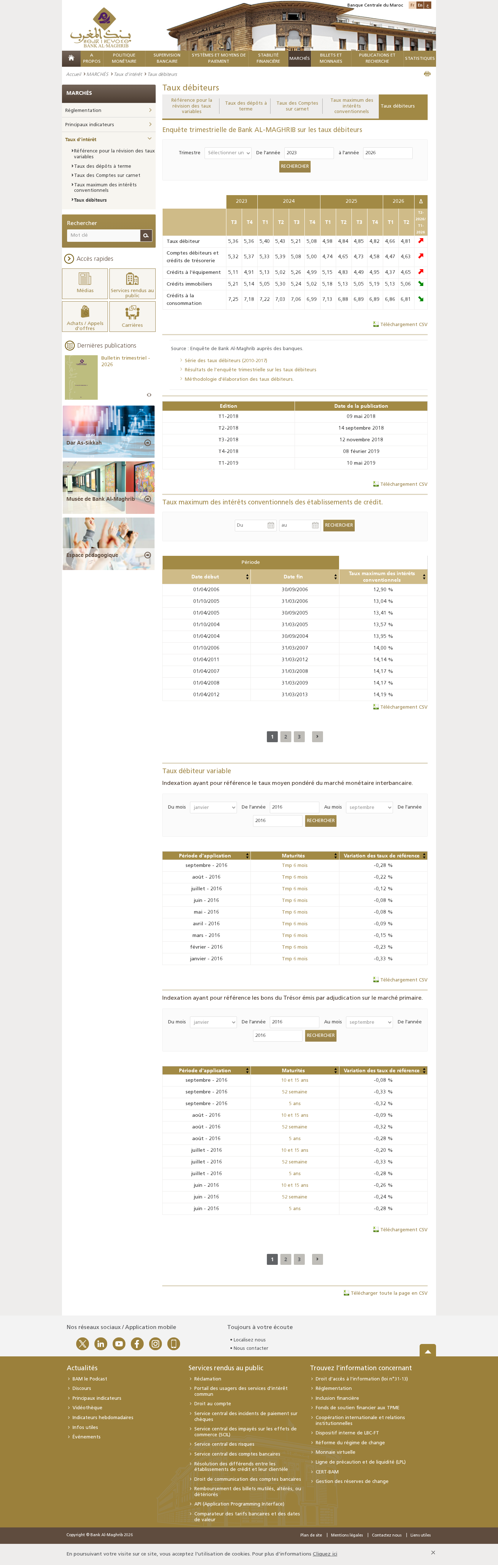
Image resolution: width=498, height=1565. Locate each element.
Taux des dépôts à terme (246, 106)
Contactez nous (386, 1536)
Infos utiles (85, 1427)
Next (150, 395)
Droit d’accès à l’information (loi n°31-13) (362, 1379)
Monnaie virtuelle (335, 1452)
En (420, 5)
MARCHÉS (299, 59)
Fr (412, 5)
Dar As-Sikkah (84, 442)
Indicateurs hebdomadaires (103, 1417)
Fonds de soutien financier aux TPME (358, 1408)
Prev (148, 395)
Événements (87, 1437)
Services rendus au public (225, 1368)
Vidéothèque (87, 1408)
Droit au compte (212, 1404)
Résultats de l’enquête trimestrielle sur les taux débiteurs (250, 370)
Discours (82, 1388)
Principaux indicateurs (89, 125)
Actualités (82, 1368)
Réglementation (83, 110)
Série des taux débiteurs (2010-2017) (226, 361)
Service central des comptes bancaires (237, 1454)
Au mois (333, 807)
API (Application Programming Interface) (239, 1504)
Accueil (73, 74)
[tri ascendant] (247, 575)
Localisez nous (250, 1340)
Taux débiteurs (398, 106)
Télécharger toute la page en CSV (389, 1293)
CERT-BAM (327, 1472)
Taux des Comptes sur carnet (297, 106)
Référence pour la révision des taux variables (191, 106)
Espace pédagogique (92, 555)
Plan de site (311, 1536)
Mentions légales (347, 1536)
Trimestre (190, 153)
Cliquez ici (325, 1554)
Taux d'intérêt (128, 74)
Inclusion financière (337, 1398)
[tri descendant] (247, 578)
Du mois (177, 807)
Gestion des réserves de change (352, 1481)
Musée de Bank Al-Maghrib (100, 499)
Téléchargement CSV (404, 324)
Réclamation (207, 1379)
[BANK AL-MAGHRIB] (100, 27)
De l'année (268, 153)
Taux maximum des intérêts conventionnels (351, 106)
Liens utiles (421, 1536)
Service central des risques (224, 1444)
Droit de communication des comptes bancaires (247, 1479)
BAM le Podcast (90, 1379)
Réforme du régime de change (350, 1443)
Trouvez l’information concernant (361, 1368)
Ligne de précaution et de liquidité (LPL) (361, 1462)
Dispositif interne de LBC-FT (347, 1433)
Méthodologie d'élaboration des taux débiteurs (239, 379)
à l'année (349, 153)
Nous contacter (251, 1348)
